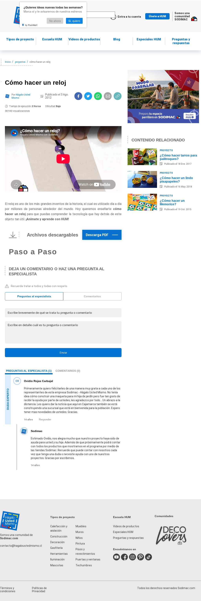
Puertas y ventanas (88, 559)
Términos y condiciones (7, 589)
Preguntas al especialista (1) (29, 370)
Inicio (8, 62)
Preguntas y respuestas (181, 41)
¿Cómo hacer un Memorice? (172, 202)
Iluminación (57, 559)
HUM (52, 39)
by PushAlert (31, 24)
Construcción (58, 536)
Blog (116, 39)
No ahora (55, 21)
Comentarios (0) (68, 370)
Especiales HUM (149, 39)
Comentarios (92, 296)
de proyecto (20, 39)
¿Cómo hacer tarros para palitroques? (178, 157)
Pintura (80, 543)
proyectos (20, 62)
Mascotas (56, 565)
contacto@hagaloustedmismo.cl (21, 545)
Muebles (81, 526)
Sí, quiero (74, 21)
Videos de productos (126, 526)
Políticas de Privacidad (39, 589)
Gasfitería (56, 547)
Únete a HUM (157, 16)
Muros (80, 532)
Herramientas (59, 553)
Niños (79, 537)
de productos (84, 39)
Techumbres (84, 565)
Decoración (57, 542)
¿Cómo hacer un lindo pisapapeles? (176, 179)
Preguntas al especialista (34, 296)
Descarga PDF (97, 235)
